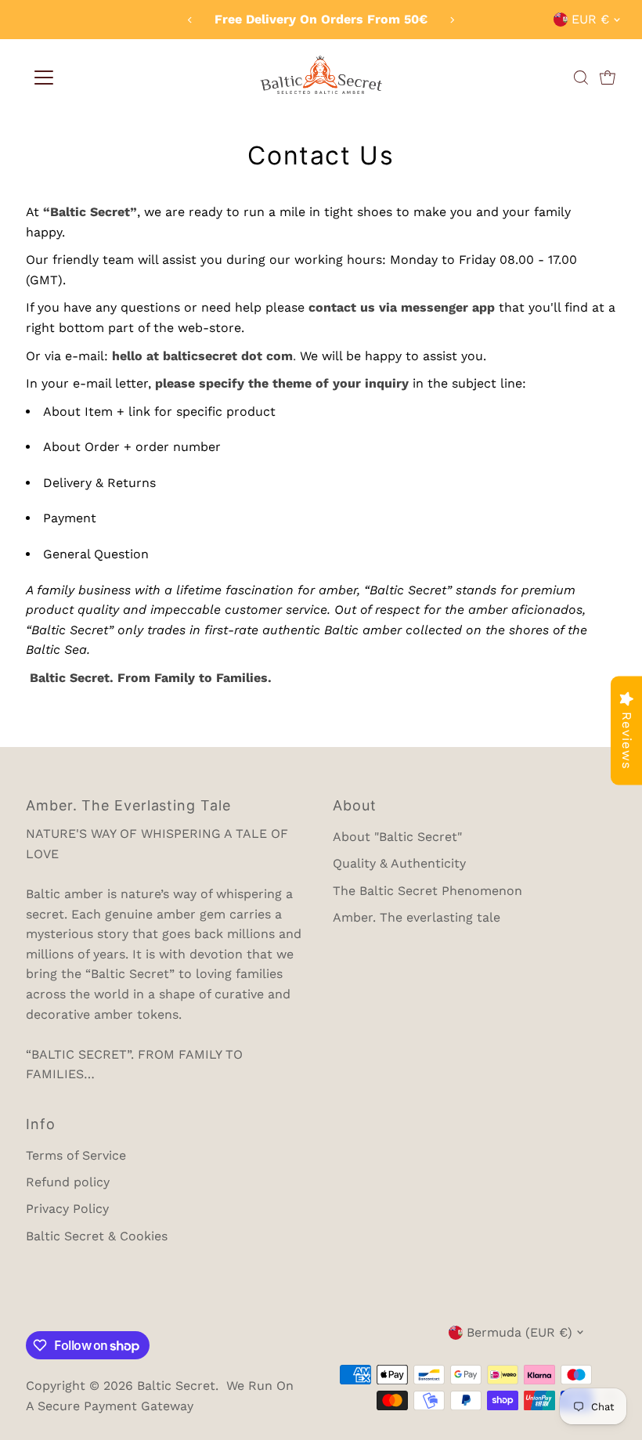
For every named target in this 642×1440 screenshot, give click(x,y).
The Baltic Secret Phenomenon (427, 890)
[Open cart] (607, 77)
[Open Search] (581, 77)
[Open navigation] (44, 77)
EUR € (590, 19)
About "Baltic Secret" (397, 836)
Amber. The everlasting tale (416, 917)
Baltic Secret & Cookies (97, 1236)
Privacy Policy (67, 1208)
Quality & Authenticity (399, 863)
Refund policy (68, 1182)
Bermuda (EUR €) (519, 1332)
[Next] (451, 20)
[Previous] (190, 20)
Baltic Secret (176, 1385)
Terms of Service (76, 1155)
